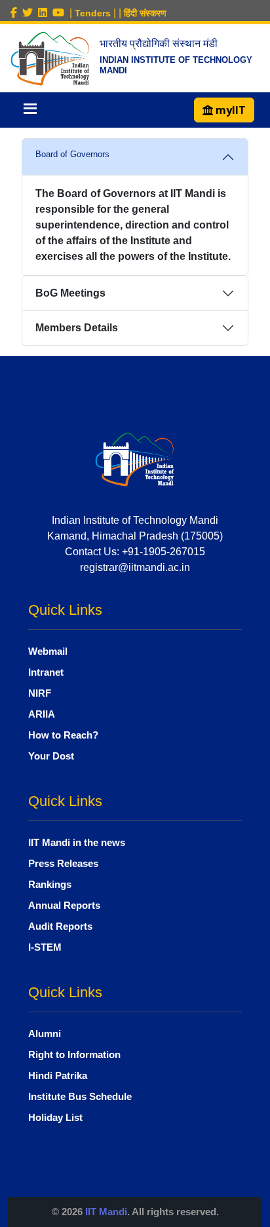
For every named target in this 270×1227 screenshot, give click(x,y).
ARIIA (41, 714)
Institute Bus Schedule (80, 1096)
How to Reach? (63, 735)
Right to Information (74, 1054)
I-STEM (45, 947)
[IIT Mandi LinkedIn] (45, 12)
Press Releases (63, 863)
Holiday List (55, 1117)
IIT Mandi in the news (76, 842)
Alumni (44, 1033)
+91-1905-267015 (163, 551)
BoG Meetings (70, 293)
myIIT (229, 110)
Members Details (76, 327)
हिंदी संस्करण (145, 13)
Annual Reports (64, 905)
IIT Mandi (106, 1211)
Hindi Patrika (57, 1075)
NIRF (39, 693)
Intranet (46, 672)
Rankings (49, 884)
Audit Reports (60, 926)
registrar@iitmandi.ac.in (135, 567)
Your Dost (51, 755)
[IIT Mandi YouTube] (60, 12)
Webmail (48, 651)
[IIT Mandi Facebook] (16, 12)
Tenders (93, 13)
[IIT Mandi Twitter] (30, 12)
